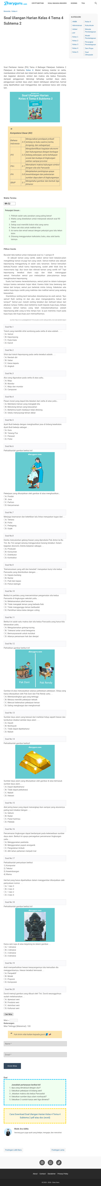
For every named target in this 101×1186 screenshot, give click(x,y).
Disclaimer (52, 1174)
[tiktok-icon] (59, 1162)
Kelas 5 (75, 52)
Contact (43, 1174)
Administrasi (77, 25)
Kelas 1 (75, 37)
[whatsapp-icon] (50, 1162)
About (35, 1174)
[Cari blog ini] (95, 3)
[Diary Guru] (15, 3)
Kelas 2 (75, 41)
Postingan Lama (58, 1150)
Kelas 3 (75, 44)
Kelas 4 (29, 70)
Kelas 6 (88, 22)
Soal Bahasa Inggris (57, 3)
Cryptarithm (38, 3)
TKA (83, 3)
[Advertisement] (35, 46)
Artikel (74, 29)
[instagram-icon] (42, 1162)
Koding (74, 3)
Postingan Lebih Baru (13, 1150)
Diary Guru (55, 1182)
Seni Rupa (89, 48)
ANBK (74, 22)
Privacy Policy (63, 1174)
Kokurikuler (89, 25)
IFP (73, 33)
